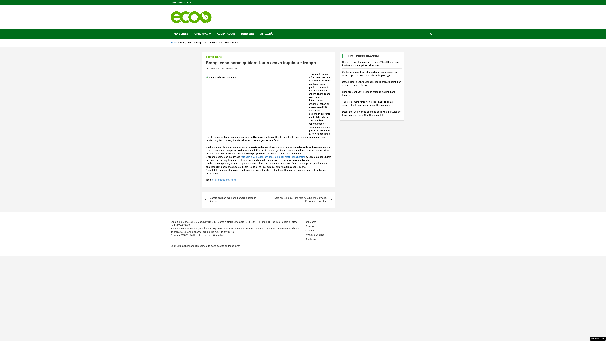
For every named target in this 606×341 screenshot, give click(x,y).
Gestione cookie (597, 339)
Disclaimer (311, 239)
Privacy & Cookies (314, 234)
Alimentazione (226, 33)
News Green (181, 33)
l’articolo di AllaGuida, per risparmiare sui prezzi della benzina (273, 157)
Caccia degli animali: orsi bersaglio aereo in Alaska (233, 200)
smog (233, 180)
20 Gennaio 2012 (214, 68)
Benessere (247, 33)
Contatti (309, 230)
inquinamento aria (220, 180)
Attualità (266, 33)
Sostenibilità (214, 57)
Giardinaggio (202, 33)
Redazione (310, 226)
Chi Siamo (310, 222)
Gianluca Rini (231, 68)
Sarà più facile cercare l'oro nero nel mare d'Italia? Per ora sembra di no (300, 200)
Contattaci (218, 235)
